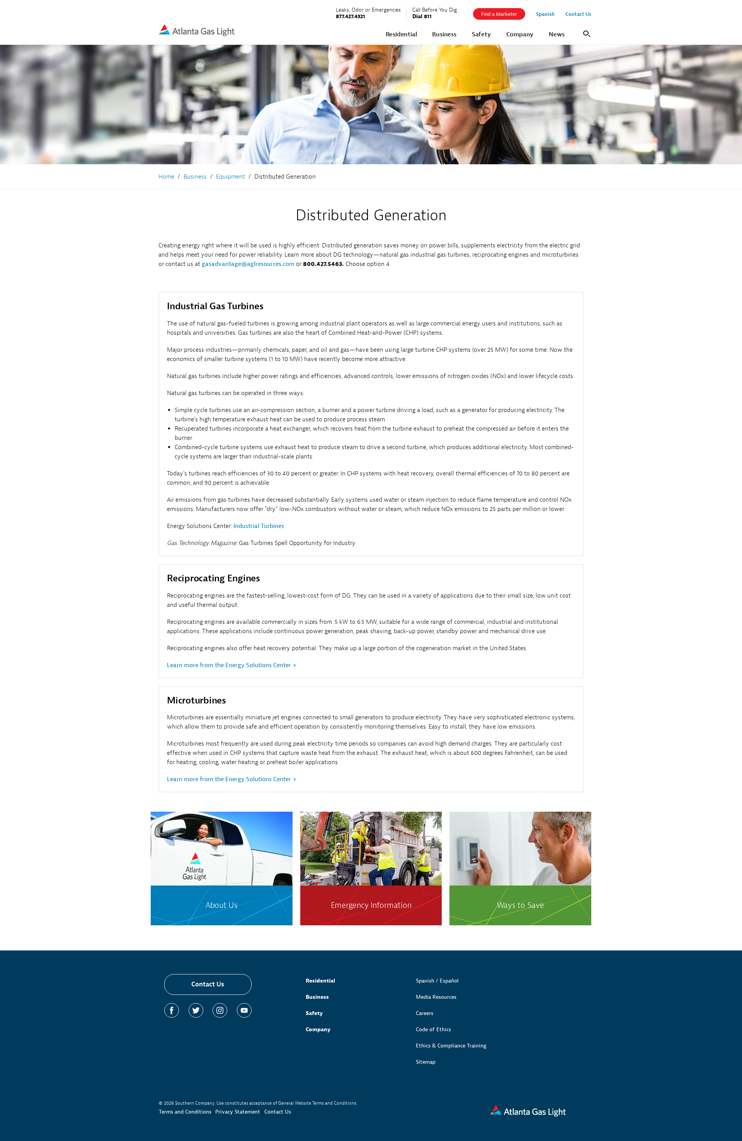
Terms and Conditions (185, 1112)
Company (318, 1029)
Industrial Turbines (258, 526)
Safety (314, 1013)
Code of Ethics (433, 1029)
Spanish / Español (437, 981)
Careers (424, 1013)
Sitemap (426, 1062)
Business (317, 997)
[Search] (585, 33)
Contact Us (207, 984)
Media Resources (436, 997)
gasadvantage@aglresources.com (248, 264)
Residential (320, 981)
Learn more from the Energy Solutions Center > (231, 665)
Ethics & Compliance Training (451, 1045)
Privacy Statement (237, 1112)
